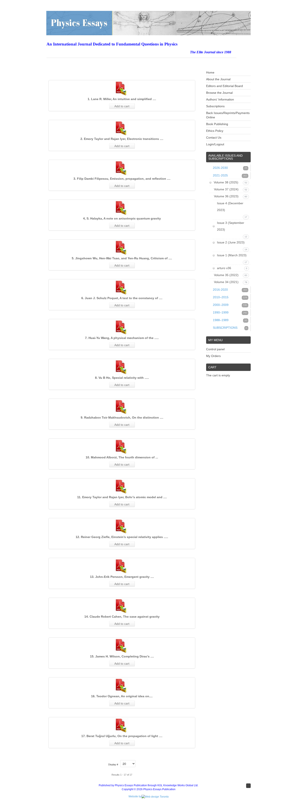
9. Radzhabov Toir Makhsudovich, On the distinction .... (122, 417)
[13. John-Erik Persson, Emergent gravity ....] (122, 566)
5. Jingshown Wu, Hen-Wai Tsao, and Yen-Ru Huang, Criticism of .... (122, 258)
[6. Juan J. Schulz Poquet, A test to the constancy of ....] (122, 287)
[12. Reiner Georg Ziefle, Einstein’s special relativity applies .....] (122, 526)
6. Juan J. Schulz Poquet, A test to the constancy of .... (121, 298)
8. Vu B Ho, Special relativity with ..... (122, 377)
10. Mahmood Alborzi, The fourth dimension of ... (122, 457)
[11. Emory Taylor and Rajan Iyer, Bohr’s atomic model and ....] (122, 487)
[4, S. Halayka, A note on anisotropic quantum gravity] (122, 208)
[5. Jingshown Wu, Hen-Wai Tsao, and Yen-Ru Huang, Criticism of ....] (122, 248)
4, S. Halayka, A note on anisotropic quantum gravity (122, 218)
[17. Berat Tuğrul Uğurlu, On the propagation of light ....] (122, 725)
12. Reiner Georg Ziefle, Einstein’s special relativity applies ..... (122, 537)
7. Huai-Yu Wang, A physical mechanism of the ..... (122, 338)
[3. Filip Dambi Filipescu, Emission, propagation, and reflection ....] (122, 168)
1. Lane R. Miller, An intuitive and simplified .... (122, 99)
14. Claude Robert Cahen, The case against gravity (122, 616)
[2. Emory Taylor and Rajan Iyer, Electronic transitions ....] (122, 128)
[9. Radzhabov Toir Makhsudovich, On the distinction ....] (122, 407)
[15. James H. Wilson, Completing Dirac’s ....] (122, 646)
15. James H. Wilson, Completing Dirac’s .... (122, 656)
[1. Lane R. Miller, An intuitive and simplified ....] (122, 88)
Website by (135, 796)
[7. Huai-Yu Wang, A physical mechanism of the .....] (122, 327)
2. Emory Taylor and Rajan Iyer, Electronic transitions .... (121, 139)
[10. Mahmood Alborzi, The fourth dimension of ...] (122, 447)
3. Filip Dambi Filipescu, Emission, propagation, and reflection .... (121, 178)
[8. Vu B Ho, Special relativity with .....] (122, 367)
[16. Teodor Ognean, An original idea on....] (122, 686)
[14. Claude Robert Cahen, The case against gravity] (122, 606)
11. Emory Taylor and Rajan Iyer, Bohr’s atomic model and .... (122, 497)
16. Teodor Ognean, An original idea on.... (122, 696)
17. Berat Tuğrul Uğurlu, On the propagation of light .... (121, 736)
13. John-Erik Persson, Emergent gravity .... (122, 576)
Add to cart (121, 106)
